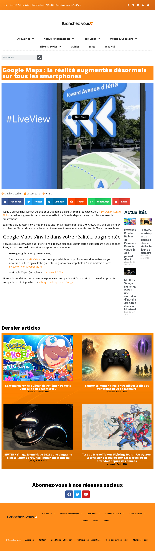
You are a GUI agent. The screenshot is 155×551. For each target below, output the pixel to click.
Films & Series (49, 46)
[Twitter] (133, 5)
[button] (13, 201)
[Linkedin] (138, 5)
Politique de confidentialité (89, 540)
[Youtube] (148, 5)
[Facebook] (69, 494)
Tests (92, 46)
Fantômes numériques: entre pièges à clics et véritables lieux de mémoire (117, 387)
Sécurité (110, 46)
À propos (29, 540)
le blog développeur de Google (56, 282)
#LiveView (34, 259)
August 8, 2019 (54, 272)
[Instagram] (143, 5)
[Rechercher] (39, 57)
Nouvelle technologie (57, 38)
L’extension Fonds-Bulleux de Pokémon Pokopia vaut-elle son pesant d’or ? (131, 244)
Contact (42, 540)
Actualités (23, 38)
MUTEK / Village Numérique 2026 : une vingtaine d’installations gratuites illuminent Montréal (133, 294)
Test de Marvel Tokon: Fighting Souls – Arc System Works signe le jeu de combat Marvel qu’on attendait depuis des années (117, 458)
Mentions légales (140, 540)
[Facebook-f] (128, 5)
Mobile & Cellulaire (121, 38)
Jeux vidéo (90, 38)
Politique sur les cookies (117, 540)
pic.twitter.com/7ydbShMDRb (26, 266)
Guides (75, 46)
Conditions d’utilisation (61, 540)
